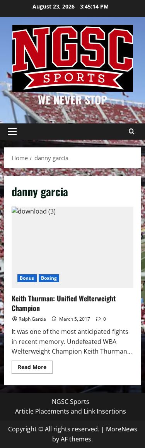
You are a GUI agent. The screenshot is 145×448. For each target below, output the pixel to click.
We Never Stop (72, 100)
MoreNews (121, 429)
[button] (12, 131)
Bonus (27, 278)
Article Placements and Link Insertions (70, 411)
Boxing (49, 278)
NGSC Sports (70, 401)
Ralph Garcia (32, 319)
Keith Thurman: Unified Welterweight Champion (72, 247)
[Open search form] (131, 131)
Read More (35, 368)
